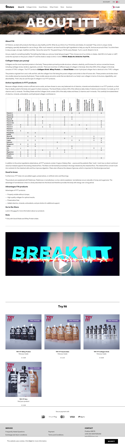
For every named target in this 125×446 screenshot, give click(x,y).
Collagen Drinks (31, 7)
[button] (116, 2)
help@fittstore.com (91, 436)
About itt (21, 7)
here (31, 441)
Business (69, 7)
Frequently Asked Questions (15, 432)
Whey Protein (54, 7)
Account (106, 2)
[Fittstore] (9, 7)
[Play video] (62, 264)
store (15, 211)
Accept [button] (111, 441)
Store (62, 7)
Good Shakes (43, 7)
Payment (51, 432)
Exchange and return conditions (16, 435)
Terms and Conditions (55, 435)
